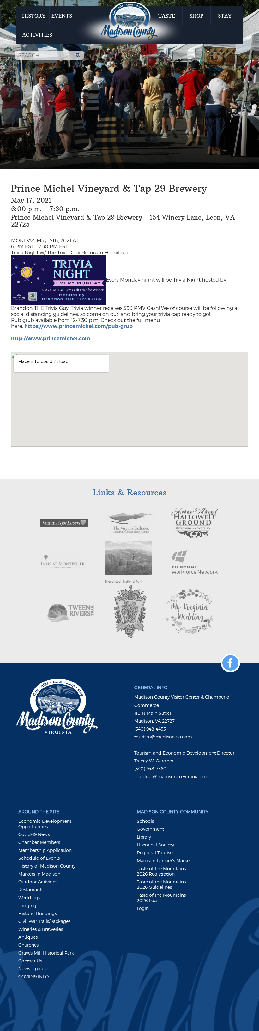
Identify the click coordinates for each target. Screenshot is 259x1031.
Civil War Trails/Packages (44, 921)
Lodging (27, 905)
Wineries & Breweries (40, 929)
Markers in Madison (39, 873)
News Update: (33, 968)
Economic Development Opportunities (44, 823)
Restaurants (30, 889)
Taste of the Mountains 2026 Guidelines (161, 884)
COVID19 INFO (33, 976)
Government (150, 829)
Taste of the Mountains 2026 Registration (161, 871)
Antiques (28, 937)
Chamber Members (39, 842)
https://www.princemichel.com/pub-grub (78, 326)
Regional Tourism (156, 852)
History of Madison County (46, 866)
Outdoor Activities (37, 881)
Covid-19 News (34, 834)
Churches (28, 945)
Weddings (29, 897)
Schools (145, 821)
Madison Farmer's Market (164, 860)
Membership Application (45, 850)
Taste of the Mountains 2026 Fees (161, 897)
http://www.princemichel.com (50, 338)
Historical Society (155, 844)
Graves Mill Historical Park (46, 952)
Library (144, 837)
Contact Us (30, 960)
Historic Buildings (37, 913)
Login (143, 908)
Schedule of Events (39, 858)
